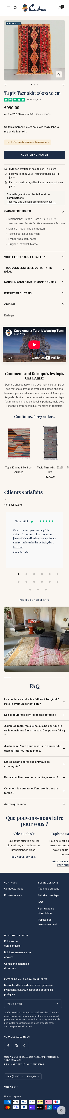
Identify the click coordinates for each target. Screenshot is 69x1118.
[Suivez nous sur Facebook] (8, 1046)
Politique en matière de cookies (17, 955)
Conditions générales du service (16, 966)
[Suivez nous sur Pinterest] (24, 1046)
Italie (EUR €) (13, 1076)
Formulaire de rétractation (46, 911)
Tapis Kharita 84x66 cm (18, 467)
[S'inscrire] (56, 1004)
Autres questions (15, 804)
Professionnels (13, 895)
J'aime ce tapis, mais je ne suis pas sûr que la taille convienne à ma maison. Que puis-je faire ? (34, 730)
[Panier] (60, 7)
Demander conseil (24, 857)
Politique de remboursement (47, 922)
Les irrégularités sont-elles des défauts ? (30, 714)
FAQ (40, 901)
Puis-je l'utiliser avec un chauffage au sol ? (31, 777)
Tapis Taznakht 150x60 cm (50, 469)
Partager (9, 315)
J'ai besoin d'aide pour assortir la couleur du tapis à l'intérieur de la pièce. (32, 748)
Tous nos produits (48, 888)
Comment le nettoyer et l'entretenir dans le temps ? (31, 791)
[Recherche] (15, 7)
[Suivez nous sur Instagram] (16, 1046)
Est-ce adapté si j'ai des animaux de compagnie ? (27, 764)
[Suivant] (63, 85)
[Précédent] (5, 85)
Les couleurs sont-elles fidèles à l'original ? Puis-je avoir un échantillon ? (31, 701)
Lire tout (18, 547)
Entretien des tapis (49, 895)
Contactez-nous (13, 888)
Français (31, 1076)
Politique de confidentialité (12, 944)
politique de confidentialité (34, 1012)
